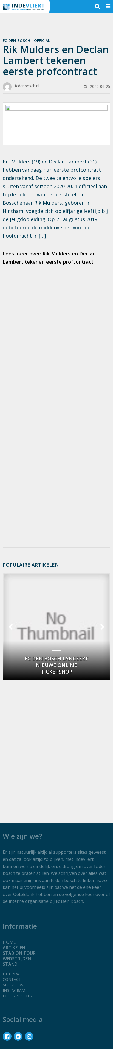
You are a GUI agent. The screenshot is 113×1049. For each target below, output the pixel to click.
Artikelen (14, 948)
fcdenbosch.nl (19, 995)
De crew (11, 973)
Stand (10, 964)
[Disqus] (56, 470)
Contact (12, 979)
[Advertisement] (56, 332)
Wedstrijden (17, 959)
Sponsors (13, 984)
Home (9, 942)
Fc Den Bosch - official (26, 40)
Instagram (14, 990)
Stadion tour (19, 953)
